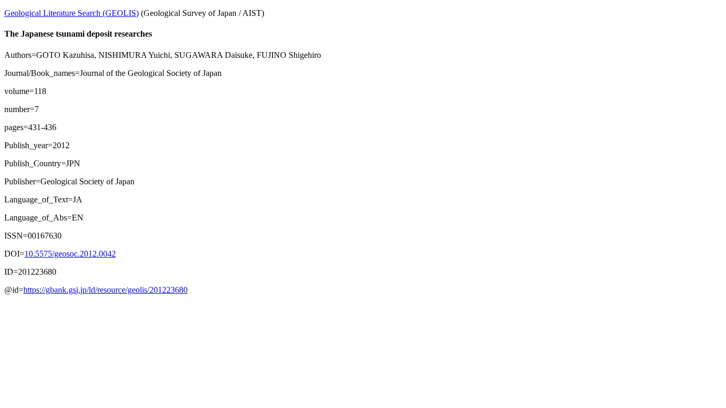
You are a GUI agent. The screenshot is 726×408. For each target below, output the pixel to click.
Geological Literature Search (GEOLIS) (71, 13)
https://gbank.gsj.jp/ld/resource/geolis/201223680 (105, 289)
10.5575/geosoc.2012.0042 (70, 253)
